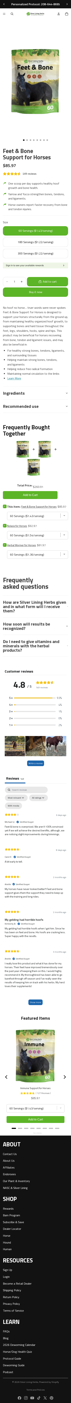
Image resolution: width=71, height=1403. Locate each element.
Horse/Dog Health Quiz (17, 1351)
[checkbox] (13, 806)
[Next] (64, 1077)
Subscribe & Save (13, 1222)
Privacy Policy (11, 1304)
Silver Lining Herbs (29, 1382)
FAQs (6, 1331)
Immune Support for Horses (35, 1088)
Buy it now (35, 292)
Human (7, 1249)
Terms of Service (13, 1310)
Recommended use (21, 406)
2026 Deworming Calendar (19, 1345)
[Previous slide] (4, 4)
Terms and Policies (35, 1389)
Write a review (36, 763)
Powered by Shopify (49, 1382)
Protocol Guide (12, 1358)
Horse (6, 1235)
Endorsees (9, 1174)
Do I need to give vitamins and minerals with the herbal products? (31, 645)
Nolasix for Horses (17, 526)
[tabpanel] (35, 897)
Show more (35, 1002)
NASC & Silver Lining (15, 1187)
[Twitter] (45, 1398)
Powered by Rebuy (35, 1133)
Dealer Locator (12, 1229)
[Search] (12, 14)
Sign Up (7, 1270)
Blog (6, 1338)
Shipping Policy (12, 1290)
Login (6, 1277)
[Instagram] (26, 1398)
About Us (9, 1160)
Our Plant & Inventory (16, 1181)
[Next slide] (67, 4)
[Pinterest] (51, 1398)
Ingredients (14, 393)
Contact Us (10, 1154)
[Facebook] (19, 1398)
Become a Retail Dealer (17, 1283)
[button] (35, 698)
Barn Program (11, 1215)
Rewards (8, 1208)
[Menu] (4, 14)
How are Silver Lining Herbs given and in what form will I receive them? (34, 606)
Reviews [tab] (15, 778)
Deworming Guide (14, 1365)
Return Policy (11, 1297)
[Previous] (6, 1077)
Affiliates (9, 1167)
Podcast (8, 1372)
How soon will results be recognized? (26, 626)
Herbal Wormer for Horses (21, 545)
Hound (7, 1242)
